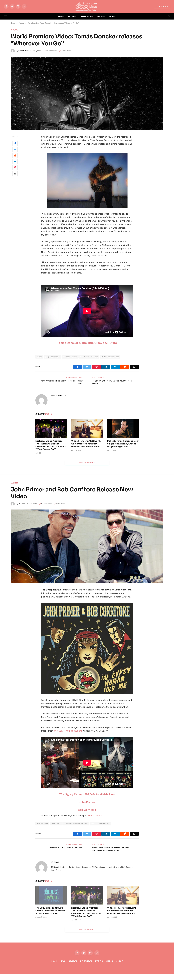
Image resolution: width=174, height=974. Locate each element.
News (62, 961)
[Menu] (5, 16)
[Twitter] (15, 149)
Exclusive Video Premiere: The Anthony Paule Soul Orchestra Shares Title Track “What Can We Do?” (50, 445)
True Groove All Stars (89, 357)
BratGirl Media (95, 815)
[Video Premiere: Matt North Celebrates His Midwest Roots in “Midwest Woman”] (87, 428)
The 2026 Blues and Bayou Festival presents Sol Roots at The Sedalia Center (50, 911)
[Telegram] (15, 161)
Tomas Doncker (70, 357)
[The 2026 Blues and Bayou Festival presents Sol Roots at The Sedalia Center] (51, 895)
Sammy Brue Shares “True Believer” (66, 847)
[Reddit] (15, 155)
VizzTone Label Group (100, 824)
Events (15, 483)
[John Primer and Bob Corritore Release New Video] (87, 546)
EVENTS (101, 16)
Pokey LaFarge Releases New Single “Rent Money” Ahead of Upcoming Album (123, 444)
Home (54, 961)
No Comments (51, 51)
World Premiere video (110, 357)
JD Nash (21, 504)
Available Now (87, 794)
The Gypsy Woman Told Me (68, 731)
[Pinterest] (15, 167)
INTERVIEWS (87, 16)
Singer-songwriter (52, 357)
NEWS (61, 16)
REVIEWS (72, 16)
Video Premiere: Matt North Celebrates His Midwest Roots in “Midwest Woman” (86, 444)
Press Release (24, 51)
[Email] (15, 173)
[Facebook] (15, 143)
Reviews (73, 961)
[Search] (169, 16)
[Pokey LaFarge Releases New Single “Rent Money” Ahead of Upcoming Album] (123, 428)
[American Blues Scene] (87, 6)
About (119, 961)
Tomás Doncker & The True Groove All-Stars (87, 343)
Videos (14, 30)
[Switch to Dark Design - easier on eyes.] (164, 16)
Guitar (39, 357)
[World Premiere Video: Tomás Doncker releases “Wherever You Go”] (87, 93)
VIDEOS (112, 16)
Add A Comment (87, 463)
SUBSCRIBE (162, 6)
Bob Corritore (87, 809)
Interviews (86, 961)
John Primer (87, 802)
